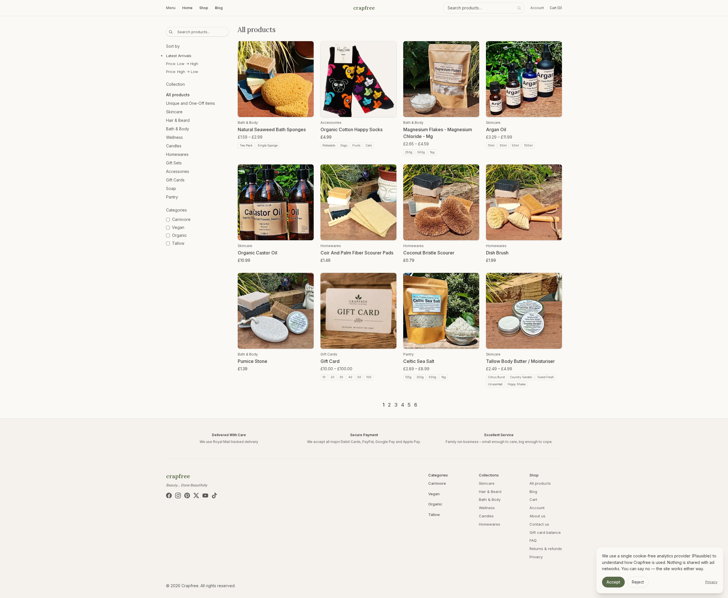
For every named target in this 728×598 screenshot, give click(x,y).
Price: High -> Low (182, 71)
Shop (203, 8)
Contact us (539, 524)
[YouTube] (205, 495)
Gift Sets (174, 162)
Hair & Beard (178, 120)
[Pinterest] (187, 495)
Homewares (177, 154)
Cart (533, 499)
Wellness (174, 137)
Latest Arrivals (178, 55)
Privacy (536, 557)
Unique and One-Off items (190, 103)
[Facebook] (169, 495)
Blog (219, 8)
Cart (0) (556, 8)
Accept (613, 582)
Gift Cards (175, 179)
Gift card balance (545, 532)
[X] (196, 495)
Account (537, 8)
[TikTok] (214, 495)
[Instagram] (178, 495)
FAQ (533, 540)
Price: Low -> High (182, 63)
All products (178, 94)
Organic (435, 504)
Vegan (434, 494)
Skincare (174, 111)
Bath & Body (177, 128)
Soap (171, 188)
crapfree (364, 8)
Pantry (172, 197)
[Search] (519, 7)
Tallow (434, 514)
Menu (170, 8)
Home (187, 8)
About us (537, 516)
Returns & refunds (546, 548)
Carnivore (437, 483)
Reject (638, 582)
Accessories (177, 171)
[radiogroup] (197, 63)
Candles (173, 145)
